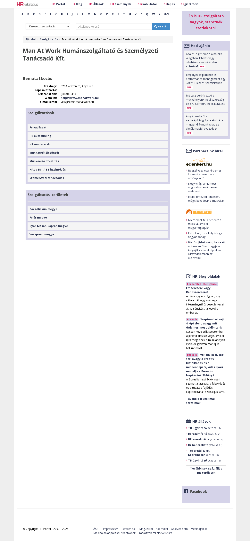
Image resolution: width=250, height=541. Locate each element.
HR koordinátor (205, 439)
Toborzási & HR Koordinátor (203, 453)
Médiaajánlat (199, 529)
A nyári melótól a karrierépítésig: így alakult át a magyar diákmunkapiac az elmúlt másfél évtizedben (204, 124)
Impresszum (111, 529)
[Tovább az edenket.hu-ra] (206, 162)
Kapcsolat (162, 529)
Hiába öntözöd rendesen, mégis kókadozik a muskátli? (206, 198)
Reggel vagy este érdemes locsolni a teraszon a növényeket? (204, 174)
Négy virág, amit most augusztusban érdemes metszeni (203, 187)
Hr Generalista (205, 445)
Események (120, 4)
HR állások (201, 421)
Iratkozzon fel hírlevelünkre (155, 533)
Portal (58, 4)
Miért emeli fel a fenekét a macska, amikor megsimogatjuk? (204, 223)
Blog (76, 4)
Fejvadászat (37, 127)
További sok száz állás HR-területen (206, 470)
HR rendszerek (39, 144)
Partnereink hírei (208, 151)
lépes (169, 4)
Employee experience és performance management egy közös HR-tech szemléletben (205, 81)
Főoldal (31, 39)
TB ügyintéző (204, 428)
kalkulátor (147, 4)
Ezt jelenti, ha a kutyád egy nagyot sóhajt (205, 235)
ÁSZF (96, 529)
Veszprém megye (41, 234)
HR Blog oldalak (206, 276)
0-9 (166, 14)
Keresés (162, 26)
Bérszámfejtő (204, 433)
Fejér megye (38, 217)
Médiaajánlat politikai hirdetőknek (114, 533)
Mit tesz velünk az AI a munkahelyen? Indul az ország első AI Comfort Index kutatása (205, 101)
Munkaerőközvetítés (44, 161)
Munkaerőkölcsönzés (44, 152)
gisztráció (189, 4)
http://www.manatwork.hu (80, 98)
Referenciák (128, 529)
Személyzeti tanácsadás (46, 178)
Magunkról (146, 529)
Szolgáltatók (49, 39)
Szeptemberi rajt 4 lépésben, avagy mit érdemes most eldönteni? (205, 323)
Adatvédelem (179, 529)
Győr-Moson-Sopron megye (48, 226)
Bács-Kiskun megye (43, 209)
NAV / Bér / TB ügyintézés (47, 169)
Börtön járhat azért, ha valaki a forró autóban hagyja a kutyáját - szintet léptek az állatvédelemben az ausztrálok (206, 249)
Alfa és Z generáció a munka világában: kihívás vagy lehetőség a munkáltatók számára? (204, 60)
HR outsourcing (40, 136)
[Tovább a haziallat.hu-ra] (206, 211)
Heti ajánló (200, 45)
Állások (96, 4)
